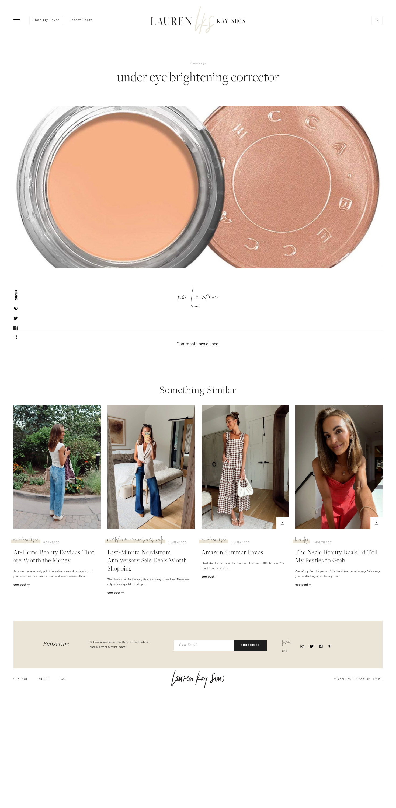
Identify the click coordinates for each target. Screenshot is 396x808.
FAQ (63, 679)
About (44, 679)
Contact (20, 679)
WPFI (379, 679)
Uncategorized (26, 540)
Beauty (301, 540)
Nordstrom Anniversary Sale (135, 540)
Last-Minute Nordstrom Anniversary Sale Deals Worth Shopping (147, 561)
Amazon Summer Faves (232, 553)
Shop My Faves (46, 20)
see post (20, 584)
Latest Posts (81, 20)
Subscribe (250, 645)
